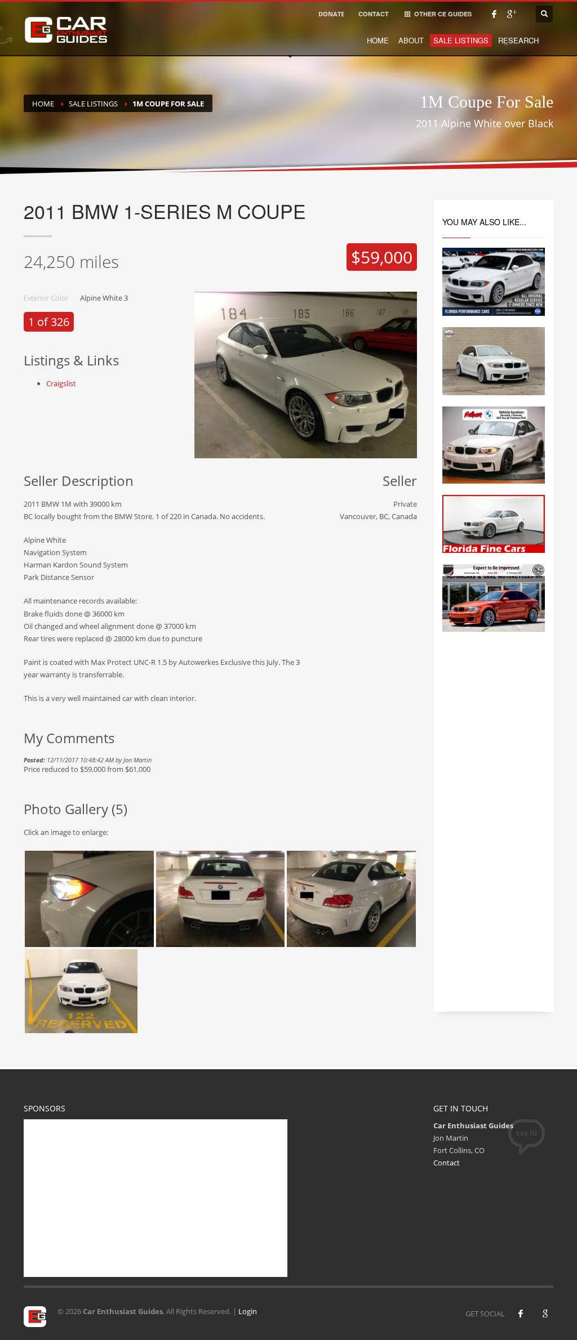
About (411, 40)
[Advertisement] (493, 831)
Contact (446, 1163)
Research (518, 40)
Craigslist (61, 383)
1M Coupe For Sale (168, 104)
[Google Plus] (511, 14)
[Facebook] (494, 14)
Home (378, 40)
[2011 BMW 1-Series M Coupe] (89, 899)
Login (247, 1311)
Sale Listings (461, 40)
